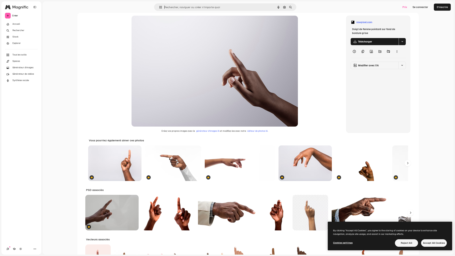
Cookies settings (343, 242)
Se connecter (420, 7)
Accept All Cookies (434, 242)
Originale (155, 22)
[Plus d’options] (396, 51)
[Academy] (14, 249)
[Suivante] (408, 163)
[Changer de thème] (20, 249)
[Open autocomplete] (159, 7)
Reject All (406, 242)
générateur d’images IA (208, 131)
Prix (404, 7)
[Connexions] (8, 249)
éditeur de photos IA (257, 131)
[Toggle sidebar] (35, 7)
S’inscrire (442, 7)
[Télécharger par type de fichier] (402, 41)
